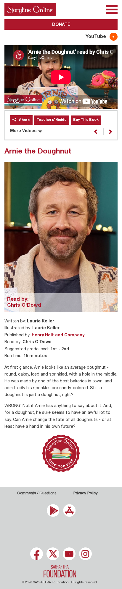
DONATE (61, 25)
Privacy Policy (85, 493)
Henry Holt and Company (58, 335)
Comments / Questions (36, 493)
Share (24, 120)
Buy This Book (86, 120)
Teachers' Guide (51, 120)
